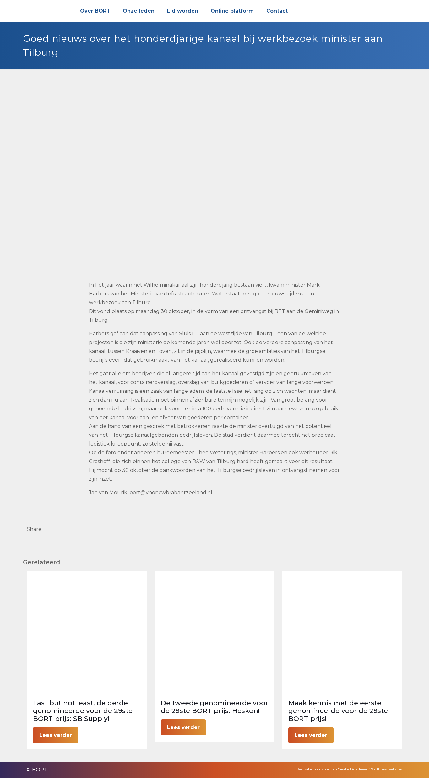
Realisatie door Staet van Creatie (322, 769)
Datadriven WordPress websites (376, 769)
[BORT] (45, 11)
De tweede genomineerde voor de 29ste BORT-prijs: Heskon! (214, 707)
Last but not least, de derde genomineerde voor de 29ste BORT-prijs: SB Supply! (83, 710)
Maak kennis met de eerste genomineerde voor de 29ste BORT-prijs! (338, 710)
